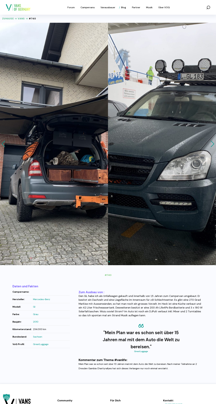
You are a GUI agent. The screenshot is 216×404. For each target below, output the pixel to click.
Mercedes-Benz (41, 299)
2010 (35, 321)
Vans (21, 18)
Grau (35, 314)
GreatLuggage (141, 351)
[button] (208, 7)
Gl (34, 306)
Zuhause (8, 18)
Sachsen (37, 336)
